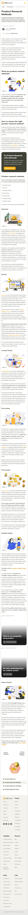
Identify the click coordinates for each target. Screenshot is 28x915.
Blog (16, 839)
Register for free (9, 168)
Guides (3, 6)
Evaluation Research (7, 891)
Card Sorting (6, 852)
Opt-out (16, 885)
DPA (16, 891)
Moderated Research (7, 839)
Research (17, 848)
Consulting (5, 817)
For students (17, 829)
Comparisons (18, 811)
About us (5, 801)
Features (16, 801)
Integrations (17, 814)
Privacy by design (18, 878)
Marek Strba (12, 28)
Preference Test (6, 861)
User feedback (6, 888)
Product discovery (7, 894)
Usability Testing (6, 885)
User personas (6, 897)
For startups (17, 826)
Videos (16, 852)
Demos (16, 808)
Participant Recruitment (8, 842)
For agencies (17, 823)
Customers (5, 808)
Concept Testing (6, 906)
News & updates (18, 858)
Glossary (17, 855)
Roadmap (17, 817)
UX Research (6, 878)
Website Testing (6, 845)
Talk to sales (5, 820)
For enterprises (18, 820)
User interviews (6, 881)
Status (16, 867)
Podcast (16, 845)
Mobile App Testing (7, 858)
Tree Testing (5, 855)
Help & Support (18, 861)
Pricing (16, 804)
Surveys (5, 864)
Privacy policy (18, 888)
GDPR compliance (19, 881)
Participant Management (6, 868)
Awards (5, 811)
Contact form (6, 805)
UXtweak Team (14, 33)
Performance (17, 864)
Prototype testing (6, 848)
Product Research (10, 6)
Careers (4, 814)
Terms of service (18, 894)
